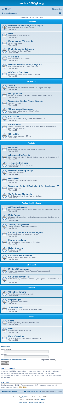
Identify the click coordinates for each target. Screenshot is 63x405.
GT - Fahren (31, 265)
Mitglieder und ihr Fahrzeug (21, 49)
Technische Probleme (18, 163)
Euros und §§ (14, 124)
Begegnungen (14, 300)
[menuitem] (8, 9)
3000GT (11, 86)
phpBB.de (41, 399)
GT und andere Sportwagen (20, 109)
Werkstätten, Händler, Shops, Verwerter (26, 101)
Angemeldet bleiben (48, 360)
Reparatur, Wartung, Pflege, (20, 171)
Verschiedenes (15, 57)
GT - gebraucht (15, 93)
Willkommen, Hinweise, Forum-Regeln (25, 26)
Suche (11, 321)
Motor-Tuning (14, 215)
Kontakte (31, 288)
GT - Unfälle (13, 134)
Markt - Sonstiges (16, 336)
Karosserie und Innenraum (20, 256)
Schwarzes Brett (15, 307)
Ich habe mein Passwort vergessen (13, 360)
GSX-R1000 (23, 387)
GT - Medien (13, 117)
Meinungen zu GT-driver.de (20, 41)
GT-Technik (13, 147)
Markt (31, 317)
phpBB (23, 397)
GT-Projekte (13, 178)
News (10, 33)
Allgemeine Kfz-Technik (19, 155)
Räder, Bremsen (15, 248)
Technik (31, 143)
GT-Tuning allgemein (17, 207)
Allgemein (31, 22)
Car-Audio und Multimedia (20, 194)
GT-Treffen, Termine (17, 292)
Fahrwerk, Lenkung (17, 240)
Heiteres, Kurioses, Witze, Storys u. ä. (25, 64)
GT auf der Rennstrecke (19, 277)
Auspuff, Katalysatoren (18, 225)
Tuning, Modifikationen (31, 203)
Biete (10, 328)
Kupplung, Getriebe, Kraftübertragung (25, 232)
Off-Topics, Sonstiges (18, 72)
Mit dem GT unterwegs (18, 269)
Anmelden (5, 346)
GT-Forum (31, 81)
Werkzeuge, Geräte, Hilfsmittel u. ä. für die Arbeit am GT (33, 186)
